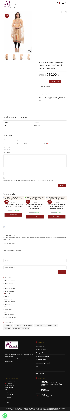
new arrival (8, 299)
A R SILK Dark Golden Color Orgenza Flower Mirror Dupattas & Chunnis (56, 206)
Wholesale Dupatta (10, 317)
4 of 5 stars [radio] (9, 149)
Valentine (7, 328)
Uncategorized (9, 315)
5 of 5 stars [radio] (11, 149)
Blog (37, 366)
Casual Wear (8, 325)
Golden (36, 122)
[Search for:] (65, 3)
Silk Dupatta (8, 309)
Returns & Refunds (48, 409)
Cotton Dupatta (9, 286)
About (38, 370)
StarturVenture (14, 409)
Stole (6, 312)
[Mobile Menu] (62, 3)
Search (62, 272)
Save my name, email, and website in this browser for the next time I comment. (29, 180)
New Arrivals (28, 325)
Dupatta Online (41, 359)
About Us (21, 409)
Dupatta (47, 94)
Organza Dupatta (10, 301)
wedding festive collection (21, 328)
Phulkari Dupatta (39, 325)
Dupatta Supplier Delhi (43, 363)
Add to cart (55, 81)
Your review (8, 153)
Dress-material (9, 291)
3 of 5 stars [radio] (7, 149)
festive (7, 296)
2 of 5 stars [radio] (5, 149)
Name (6, 170)
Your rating (7, 147)
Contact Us (40, 373)
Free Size (37, 125)
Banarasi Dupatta (10, 281)
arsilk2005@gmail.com (48, 396)
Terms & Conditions (37, 409)
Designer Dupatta (10, 288)
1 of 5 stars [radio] (4, 149)
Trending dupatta (52, 325)
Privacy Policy (27, 409)
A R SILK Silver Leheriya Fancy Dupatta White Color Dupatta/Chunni (35, 206)
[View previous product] (62, 12)
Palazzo (7, 304)
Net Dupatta (18, 325)
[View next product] (65, 12)
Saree (7, 307)
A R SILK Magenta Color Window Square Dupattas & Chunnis (13, 205)
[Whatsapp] (4, 415)
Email (38, 170)
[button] (29, 32)
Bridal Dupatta (9, 283)
